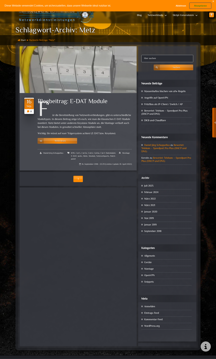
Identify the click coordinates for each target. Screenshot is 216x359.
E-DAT (74, 156)
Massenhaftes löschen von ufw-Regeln (165, 92)
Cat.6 (90, 153)
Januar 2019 (150, 225)
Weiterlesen (60, 141)
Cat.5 (78, 153)
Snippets (149, 282)
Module (92, 156)
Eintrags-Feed (151, 313)
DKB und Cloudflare (155, 121)
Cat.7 (102, 153)
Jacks (80, 156)
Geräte (148, 263)
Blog (139, 15)
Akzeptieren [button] (200, 5)
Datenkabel (110, 153)
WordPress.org (152, 326)
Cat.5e (84, 153)
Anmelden (149, 307)
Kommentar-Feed (153, 320)
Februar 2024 (151, 192)
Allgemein (149, 256)
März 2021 (149, 205)
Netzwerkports (102, 156)
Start (23, 40)
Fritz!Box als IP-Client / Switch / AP (163, 104)
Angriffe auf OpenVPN (156, 98)
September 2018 (152, 231)
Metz (85, 156)
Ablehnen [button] (181, 5)
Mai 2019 (149, 218)
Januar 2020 (150, 212)
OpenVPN (149, 276)
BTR (73, 153)
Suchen (176, 67)
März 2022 (150, 199)
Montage (126, 153)
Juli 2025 (148, 186)
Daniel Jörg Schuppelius (53, 153)
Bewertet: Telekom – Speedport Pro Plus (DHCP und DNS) (164, 112)
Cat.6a (96, 153)
